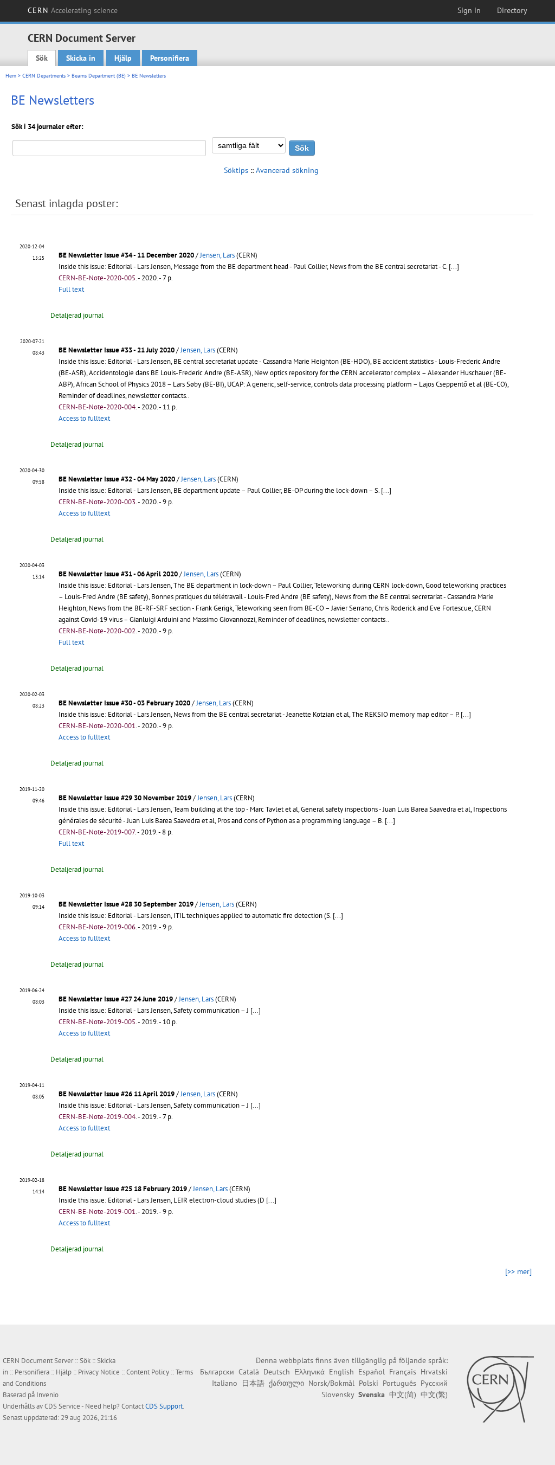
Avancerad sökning (287, 170)
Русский (434, 1383)
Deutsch (276, 1372)
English (341, 1372)
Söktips (236, 170)
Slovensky (337, 1394)
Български (217, 1372)
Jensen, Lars (217, 255)
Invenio (47, 1394)
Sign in (469, 10)
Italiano (224, 1383)
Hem (10, 75)
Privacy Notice (99, 1372)
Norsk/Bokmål (331, 1383)
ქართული (286, 1383)
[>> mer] (518, 1271)
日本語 (253, 1383)
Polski (368, 1383)
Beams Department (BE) (99, 75)
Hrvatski (434, 1372)
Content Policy (147, 1372)
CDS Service (62, 1406)
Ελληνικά (309, 1372)
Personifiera (169, 58)
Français (402, 1372)
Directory (512, 10)
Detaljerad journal (77, 315)
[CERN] (500, 1389)
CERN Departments (44, 75)
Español (371, 1372)
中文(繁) (434, 1394)
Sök (42, 58)
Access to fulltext (84, 418)
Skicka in (80, 58)
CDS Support (164, 1406)
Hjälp (123, 58)
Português (399, 1383)
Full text (71, 289)
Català (248, 1372)
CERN (73, 10)
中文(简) (402, 1394)
